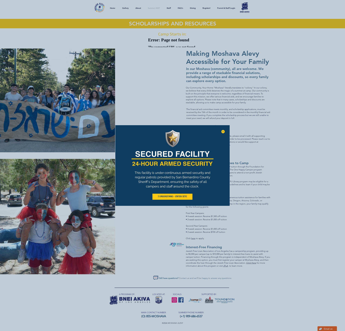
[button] (223, 131)
